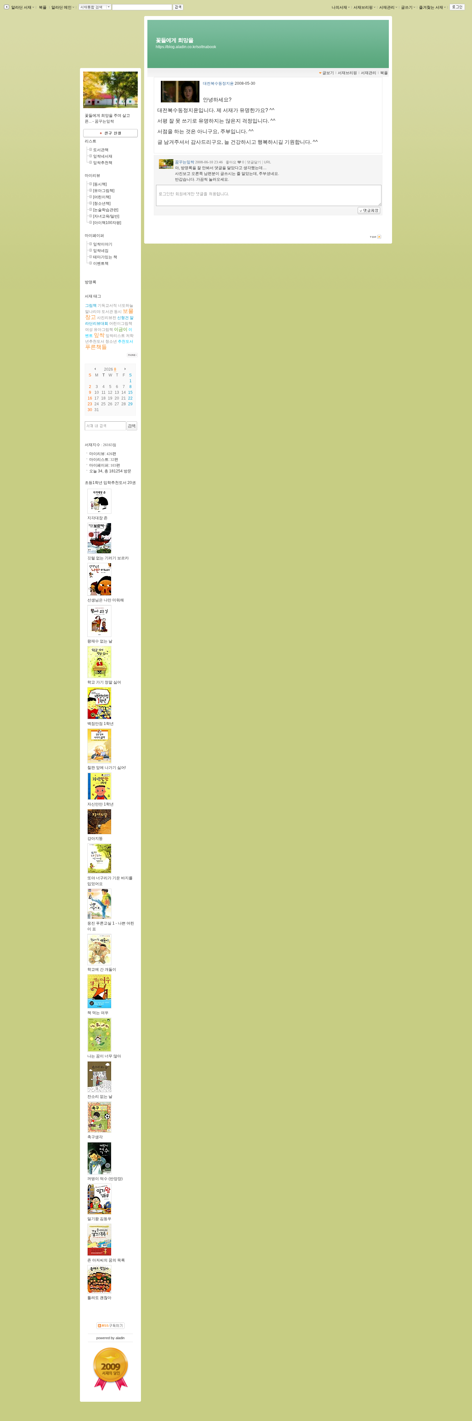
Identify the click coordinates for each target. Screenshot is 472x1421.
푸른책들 (96, 347)
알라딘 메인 (61, 7)
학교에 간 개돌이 (101, 969)
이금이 (120, 329)
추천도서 (125, 341)
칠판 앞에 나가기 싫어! (106, 767)
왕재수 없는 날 (99, 641)
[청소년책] (101, 203)
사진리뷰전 (106, 317)
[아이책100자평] (107, 222)
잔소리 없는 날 (99, 1096)
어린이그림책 (120, 323)
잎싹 (99, 335)
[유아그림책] (103, 190)
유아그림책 (103, 329)
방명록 (90, 282)
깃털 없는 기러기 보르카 (108, 558)
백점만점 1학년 (100, 723)
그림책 (91, 305)
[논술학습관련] (105, 210)
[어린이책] (101, 197)
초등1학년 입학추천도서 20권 (110, 482)
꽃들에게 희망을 (174, 40)
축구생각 (95, 1137)
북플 (43, 7)
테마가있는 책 (105, 257)
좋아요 (231, 162)
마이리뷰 (92, 175)
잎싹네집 (101, 250)
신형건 (123, 317)
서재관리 (387, 7)
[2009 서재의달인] (110, 1369)
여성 (89, 329)
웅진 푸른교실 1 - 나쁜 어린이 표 (110, 926)
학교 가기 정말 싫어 (104, 682)
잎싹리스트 (115, 335)
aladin (120, 1338)
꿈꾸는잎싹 (184, 162)
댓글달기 (254, 162)
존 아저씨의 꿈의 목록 (106, 1260)
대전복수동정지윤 (218, 83)
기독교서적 (107, 305)
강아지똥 (95, 838)
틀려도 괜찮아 (99, 1298)
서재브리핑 (363, 7)
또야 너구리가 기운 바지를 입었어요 (110, 881)
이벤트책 (101, 263)
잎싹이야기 (102, 244)
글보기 (328, 73)
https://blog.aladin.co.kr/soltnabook (186, 47)
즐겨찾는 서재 (431, 7)
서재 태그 (93, 296)
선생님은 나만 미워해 (105, 600)
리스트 (90, 141)
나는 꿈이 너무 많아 (104, 1056)
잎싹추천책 (102, 162)
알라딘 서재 (20, 7)
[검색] (132, 425)
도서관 (107, 311)
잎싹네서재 (102, 156)
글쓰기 (407, 7)
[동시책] (100, 184)
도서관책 (101, 150)
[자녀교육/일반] (106, 216)
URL (267, 162)
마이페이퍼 (94, 235)
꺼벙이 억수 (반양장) (105, 1178)
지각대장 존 (97, 518)
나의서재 (339, 7)
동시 (118, 311)
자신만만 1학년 (100, 804)
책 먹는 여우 (98, 1013)
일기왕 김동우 (99, 1219)
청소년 (111, 341)
